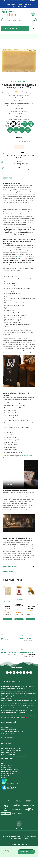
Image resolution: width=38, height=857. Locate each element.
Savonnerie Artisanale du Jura (19, 82)
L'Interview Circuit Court (8, 752)
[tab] (19, 178)
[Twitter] (27, 672)
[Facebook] (17, 672)
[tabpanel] (19, 60)
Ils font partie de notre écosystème (12, 750)
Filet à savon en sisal (7, 607)
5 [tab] (18, 79)
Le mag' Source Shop (7, 737)
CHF (21, 828)
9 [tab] (25, 79)
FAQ (2, 763)
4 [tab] (16, 79)
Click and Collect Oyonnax (9, 769)
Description (8, 178)
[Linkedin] (24, 672)
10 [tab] (27, 79)
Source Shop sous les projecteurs (19, 801)
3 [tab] (14, 79)
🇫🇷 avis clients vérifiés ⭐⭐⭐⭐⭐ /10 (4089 (17, 4)
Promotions (4, 777)
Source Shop (7, 601)
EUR (17, 828)
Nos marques (5, 775)
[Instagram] (10, 672)
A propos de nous (6, 727)
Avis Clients (4, 735)
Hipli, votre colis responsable (10, 771)
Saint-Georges (19, 599)
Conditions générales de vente (10, 837)
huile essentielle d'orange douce (24, 256)
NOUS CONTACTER (15, 839)
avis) (31, 4)
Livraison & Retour (6, 767)
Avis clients (8, 572)
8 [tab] (23, 79)
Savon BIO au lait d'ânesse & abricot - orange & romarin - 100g (19, 604)
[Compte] (13, 6)
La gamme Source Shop (8, 729)
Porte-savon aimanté (31, 607)
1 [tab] (11, 79)
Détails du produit (10, 566)
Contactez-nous (6, 765)
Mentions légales (30, 837)
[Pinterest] (30, 672)
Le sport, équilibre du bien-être (10, 754)
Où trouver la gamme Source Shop (12, 731)
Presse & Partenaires (7, 733)
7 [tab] (22, 79)
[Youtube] (7, 672)
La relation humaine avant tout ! (11, 748)
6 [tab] (20, 79)
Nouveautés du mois (7, 773)
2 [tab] (13, 79)
